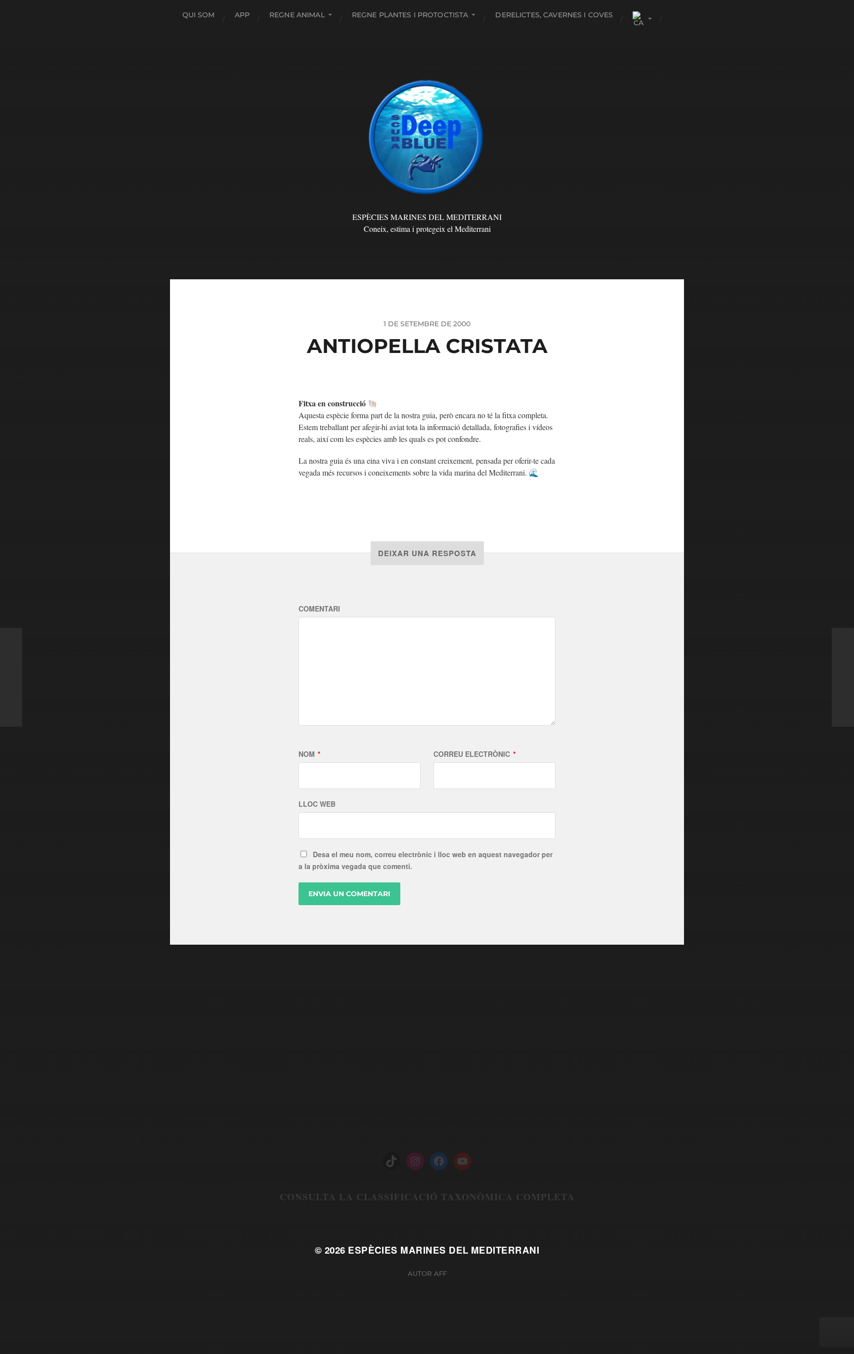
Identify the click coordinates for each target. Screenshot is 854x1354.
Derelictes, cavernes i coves (554, 14)
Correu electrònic (474, 754)
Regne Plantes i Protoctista (410, 14)
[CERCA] (677, 18)
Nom (309, 754)
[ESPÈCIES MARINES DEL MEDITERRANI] (427, 135)
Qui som (198, 14)
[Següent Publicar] (843, 677)
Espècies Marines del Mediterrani (443, 1250)
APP (242, 14)
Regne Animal (297, 14)
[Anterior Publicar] (11, 677)
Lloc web (317, 804)
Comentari (319, 608)
